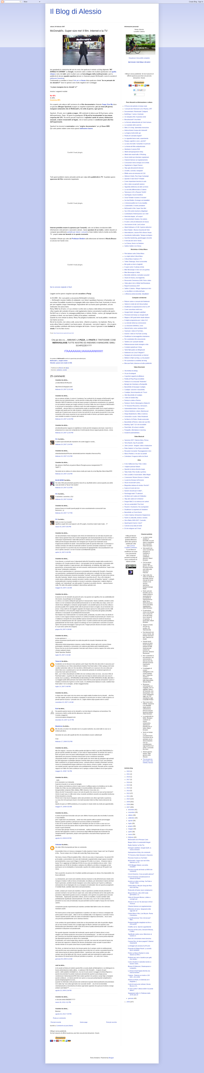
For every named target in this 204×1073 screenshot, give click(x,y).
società (65, 370)
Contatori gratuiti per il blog (133, 347)
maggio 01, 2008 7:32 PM (63, 771)
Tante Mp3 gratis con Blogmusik (134, 350)
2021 (128, 774)
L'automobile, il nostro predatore (134, 205)
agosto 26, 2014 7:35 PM (63, 1014)
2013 (128, 790)
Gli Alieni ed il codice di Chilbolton (135, 496)
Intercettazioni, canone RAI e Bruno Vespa (137, 232)
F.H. (56, 439)
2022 (128, 771)
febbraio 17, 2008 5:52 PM (63, 741)
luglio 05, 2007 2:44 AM (62, 655)
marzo (130, 834)
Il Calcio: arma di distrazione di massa (136, 222)
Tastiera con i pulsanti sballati (133, 342)
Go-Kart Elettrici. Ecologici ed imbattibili (137, 200)
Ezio (56, 708)
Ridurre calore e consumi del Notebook (137, 301)
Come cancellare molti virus (133, 309)
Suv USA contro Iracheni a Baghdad (135, 211)
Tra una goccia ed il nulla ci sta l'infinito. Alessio (148, 760)
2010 (128, 799)
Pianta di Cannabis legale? (133, 136)
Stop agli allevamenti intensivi (134, 168)
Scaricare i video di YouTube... (134, 331)
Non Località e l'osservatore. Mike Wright (137, 474)
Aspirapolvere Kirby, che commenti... (139, 852)
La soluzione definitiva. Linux (133, 326)
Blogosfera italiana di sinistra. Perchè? (136, 485)
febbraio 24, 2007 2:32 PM (63, 474)
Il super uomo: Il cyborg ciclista (134, 267)
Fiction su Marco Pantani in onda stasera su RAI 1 (138, 954)
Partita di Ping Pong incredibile (134, 379)
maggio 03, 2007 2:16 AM (63, 588)
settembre (131, 818)
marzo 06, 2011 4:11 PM (63, 1002)
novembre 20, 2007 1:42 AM (64, 702)
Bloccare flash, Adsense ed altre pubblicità (138, 363)
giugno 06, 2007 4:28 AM (63, 629)
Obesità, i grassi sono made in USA (61, 363)
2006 (128, 1002)
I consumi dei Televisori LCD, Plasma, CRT (138, 109)
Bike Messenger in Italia (132, 272)
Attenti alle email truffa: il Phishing (135, 154)
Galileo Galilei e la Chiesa (132, 246)
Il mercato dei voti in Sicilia (132, 241)
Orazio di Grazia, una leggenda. (134, 278)
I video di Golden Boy (131, 398)
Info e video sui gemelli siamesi (134, 184)
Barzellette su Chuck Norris (133, 512)
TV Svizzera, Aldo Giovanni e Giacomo (140, 855)
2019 (128, 777)
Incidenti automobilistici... (132, 433)
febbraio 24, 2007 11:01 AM (64, 389)
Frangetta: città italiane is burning (135, 430)
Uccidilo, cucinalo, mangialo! (133, 171)
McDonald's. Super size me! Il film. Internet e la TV (139, 861)
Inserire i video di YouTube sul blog (135, 334)
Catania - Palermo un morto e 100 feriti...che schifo (139, 976)
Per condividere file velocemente (134, 339)
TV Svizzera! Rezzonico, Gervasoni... (136, 406)
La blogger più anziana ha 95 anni (139, 946)
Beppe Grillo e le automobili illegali (139, 842)
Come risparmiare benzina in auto (135, 181)
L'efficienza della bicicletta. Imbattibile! (136, 294)
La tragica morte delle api (132, 133)
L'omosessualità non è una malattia (135, 203)
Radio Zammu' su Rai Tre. (136, 845)
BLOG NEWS (59, 480)
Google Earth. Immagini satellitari (135, 312)
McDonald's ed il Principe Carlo (138, 839)
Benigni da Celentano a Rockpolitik (135, 384)
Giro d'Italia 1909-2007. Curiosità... (135, 520)
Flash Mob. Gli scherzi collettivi (134, 427)
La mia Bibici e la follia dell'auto (134, 291)
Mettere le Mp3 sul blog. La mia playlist (136, 358)
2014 (128, 788)
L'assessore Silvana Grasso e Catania (136, 477)
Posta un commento (59, 1018)
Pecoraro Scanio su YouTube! (137, 858)
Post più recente (56, 1022)
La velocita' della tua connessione (135, 323)
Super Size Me (107, 104)
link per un (80, 80)
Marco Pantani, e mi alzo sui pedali (135, 453)
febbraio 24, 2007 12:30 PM (64, 419)
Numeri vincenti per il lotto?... (133, 491)
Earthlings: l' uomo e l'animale (134, 114)
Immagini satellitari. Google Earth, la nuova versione (139, 848)
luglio (130, 823)
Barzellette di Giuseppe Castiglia (134, 387)
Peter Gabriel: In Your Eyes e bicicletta (136, 448)
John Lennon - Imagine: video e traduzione (138, 445)
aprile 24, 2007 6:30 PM (63, 552)
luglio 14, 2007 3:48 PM (63, 686)
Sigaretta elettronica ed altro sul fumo (136, 187)
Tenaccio (58, 661)
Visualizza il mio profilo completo (139, 58)
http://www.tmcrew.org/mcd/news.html (64, 333)
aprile (130, 832)
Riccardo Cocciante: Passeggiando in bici (137, 451)
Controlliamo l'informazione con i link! (136, 214)
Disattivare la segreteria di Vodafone (136, 509)
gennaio (131, 998)
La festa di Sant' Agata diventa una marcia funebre (139, 971)
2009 (128, 802)
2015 (128, 785)
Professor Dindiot (78, 239)
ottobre (130, 815)
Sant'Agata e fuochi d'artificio (133, 195)
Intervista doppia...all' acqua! (133, 216)
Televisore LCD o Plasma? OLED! (135, 192)
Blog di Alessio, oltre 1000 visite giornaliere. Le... (138, 893)
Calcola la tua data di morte (133, 526)
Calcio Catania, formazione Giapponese (137, 515)
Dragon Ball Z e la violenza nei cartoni (136, 501)
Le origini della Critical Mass (133, 256)
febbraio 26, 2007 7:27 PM (63, 513)
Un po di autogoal (130, 373)
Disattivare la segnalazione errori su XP (137, 307)
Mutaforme (59, 726)
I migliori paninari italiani (132, 466)
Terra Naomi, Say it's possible (133, 443)
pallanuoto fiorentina (57, 78)
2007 (128, 807)
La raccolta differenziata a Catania (135, 189)
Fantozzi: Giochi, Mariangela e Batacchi (137, 403)
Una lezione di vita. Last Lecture (134, 224)
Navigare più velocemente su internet (136, 355)
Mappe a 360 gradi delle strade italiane (137, 317)
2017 (128, 779)
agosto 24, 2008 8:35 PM (63, 838)
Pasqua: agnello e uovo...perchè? (135, 141)
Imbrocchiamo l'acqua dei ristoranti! (135, 130)
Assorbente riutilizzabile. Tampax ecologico (138, 235)
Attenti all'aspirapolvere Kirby (133, 152)
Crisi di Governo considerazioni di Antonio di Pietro (139, 877)
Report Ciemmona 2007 (132, 286)
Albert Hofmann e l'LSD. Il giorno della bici (137, 227)
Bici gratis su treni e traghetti (133, 264)
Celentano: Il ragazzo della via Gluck (136, 456)
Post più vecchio (111, 1022)
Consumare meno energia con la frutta (136, 162)
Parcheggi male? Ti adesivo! (133, 493)
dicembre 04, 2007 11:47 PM (64, 720)
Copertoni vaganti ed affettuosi (134, 376)
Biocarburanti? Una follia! (132, 119)
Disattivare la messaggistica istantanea (136, 336)
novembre (131, 812)
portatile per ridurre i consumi (77, 232)
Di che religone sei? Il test (132, 528)
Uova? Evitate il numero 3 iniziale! (135, 197)
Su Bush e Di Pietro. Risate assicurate (136, 419)
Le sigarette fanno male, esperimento (136, 138)
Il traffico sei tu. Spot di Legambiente (139, 927)
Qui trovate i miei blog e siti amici (139, 62)
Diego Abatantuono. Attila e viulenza (136, 414)
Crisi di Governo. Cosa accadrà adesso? (141, 874)
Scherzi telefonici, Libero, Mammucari (136, 411)
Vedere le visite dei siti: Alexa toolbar (136, 304)
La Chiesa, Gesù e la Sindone (134, 243)
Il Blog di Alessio (75, 11)
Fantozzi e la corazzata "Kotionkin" (135, 381)
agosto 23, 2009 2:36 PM (63, 990)
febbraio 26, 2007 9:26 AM (63, 499)
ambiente (59, 370)
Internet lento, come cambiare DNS (135, 328)
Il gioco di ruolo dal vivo (132, 488)
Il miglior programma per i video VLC (136, 320)
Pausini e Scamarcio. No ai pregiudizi (136, 507)
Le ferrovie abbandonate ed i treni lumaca (137, 122)
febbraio (131, 837)
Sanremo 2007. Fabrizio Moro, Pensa (136, 440)
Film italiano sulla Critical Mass (134, 253)
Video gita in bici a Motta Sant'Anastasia (137, 283)
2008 (128, 804)
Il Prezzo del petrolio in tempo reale (135, 106)
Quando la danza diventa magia (134, 469)
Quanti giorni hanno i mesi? (133, 523)
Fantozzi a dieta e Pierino (132, 400)
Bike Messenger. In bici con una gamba (137, 270)
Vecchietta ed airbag (131, 371)
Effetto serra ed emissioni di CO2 (134, 173)
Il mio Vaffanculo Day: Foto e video (135, 464)
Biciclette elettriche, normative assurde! (136, 275)
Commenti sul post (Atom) (64, 1025)
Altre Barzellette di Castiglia (133, 395)
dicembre (131, 809)
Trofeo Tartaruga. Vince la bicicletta (135, 261)
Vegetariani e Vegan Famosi (133, 165)
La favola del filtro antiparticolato (134, 146)
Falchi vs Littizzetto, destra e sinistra (135, 518)
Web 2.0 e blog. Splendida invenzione (136, 127)
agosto (130, 820)
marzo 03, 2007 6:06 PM (63, 527)
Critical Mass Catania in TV (133, 259)
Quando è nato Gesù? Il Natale (134, 179)
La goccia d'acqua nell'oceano (134, 480)
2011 (128, 796)
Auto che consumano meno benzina (139, 938)
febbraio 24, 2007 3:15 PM (63, 487)
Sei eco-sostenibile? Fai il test (134, 504)
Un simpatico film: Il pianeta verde (135, 117)
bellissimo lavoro (86, 128)
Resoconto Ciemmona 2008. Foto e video (137, 280)
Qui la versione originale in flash (61, 287)
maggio (130, 829)
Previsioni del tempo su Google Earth (136, 315)
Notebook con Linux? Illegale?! (134, 352)
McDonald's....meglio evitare (59, 360)
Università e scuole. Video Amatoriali (136, 416)
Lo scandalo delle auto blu (132, 125)
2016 (128, 782)
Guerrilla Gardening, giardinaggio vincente (138, 238)
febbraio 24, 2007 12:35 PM (64, 433)
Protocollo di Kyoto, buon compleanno (140, 890)
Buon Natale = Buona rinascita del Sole (137, 230)
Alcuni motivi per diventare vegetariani (136, 157)
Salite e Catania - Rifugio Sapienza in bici (137, 288)
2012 (128, 793)
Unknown (58, 844)
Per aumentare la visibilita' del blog (135, 360)
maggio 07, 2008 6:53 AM (63, 807)
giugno (130, 826)
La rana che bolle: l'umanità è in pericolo (137, 144)
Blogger (111, 1058)
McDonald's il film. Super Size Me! (135, 208)
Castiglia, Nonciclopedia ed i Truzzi (135, 392)
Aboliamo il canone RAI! (132, 149)
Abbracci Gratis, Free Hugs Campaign (136, 176)
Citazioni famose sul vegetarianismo (136, 160)
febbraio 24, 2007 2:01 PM (63, 456)
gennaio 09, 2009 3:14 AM (63, 959)
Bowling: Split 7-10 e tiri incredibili (135, 424)
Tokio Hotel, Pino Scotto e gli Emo (135, 472)
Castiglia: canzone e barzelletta (134, 389)
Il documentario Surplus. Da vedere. (135, 219)
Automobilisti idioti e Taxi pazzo (134, 408)
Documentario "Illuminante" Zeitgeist (136, 111)
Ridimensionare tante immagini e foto (136, 344)
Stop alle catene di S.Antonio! (133, 499)
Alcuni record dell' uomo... (132, 482)
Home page (83, 1022)
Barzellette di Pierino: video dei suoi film (137, 422)
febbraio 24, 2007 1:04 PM (63, 444)
